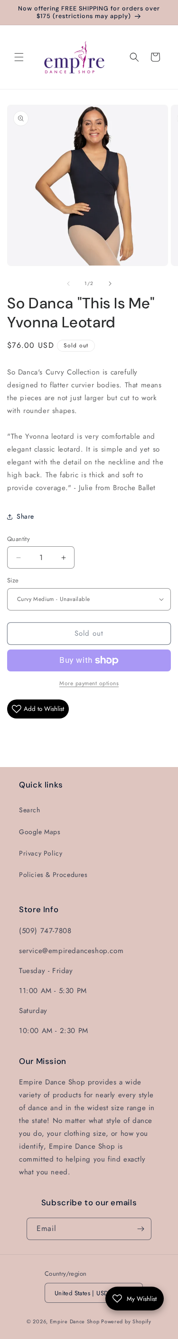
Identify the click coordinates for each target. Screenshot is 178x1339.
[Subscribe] (140, 1229)
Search (29, 810)
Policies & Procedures (53, 874)
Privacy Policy (40, 853)
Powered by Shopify (126, 1321)
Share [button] (25, 516)
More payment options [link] (89, 683)
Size (13, 580)
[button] (19, 57)
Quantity (18, 538)
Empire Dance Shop (76, 1321)
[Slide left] (68, 283)
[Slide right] (110, 283)
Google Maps (40, 832)
